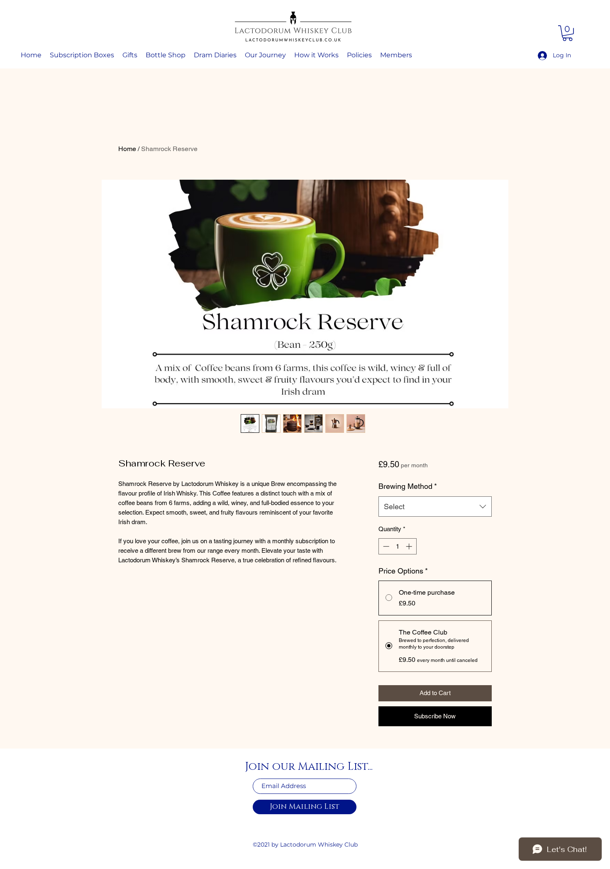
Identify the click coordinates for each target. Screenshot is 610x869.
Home (127, 149)
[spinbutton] (397, 546)
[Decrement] (385, 546)
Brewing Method (407, 486)
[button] (567, 33)
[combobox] (435, 506)
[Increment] (409, 546)
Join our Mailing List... (309, 766)
